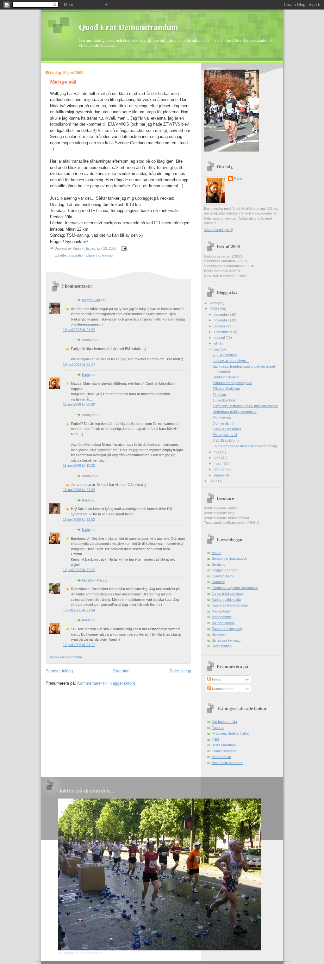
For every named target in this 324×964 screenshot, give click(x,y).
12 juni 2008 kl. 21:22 (79, 645)
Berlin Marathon (224, 745)
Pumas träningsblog (227, 629)
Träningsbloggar (224, 751)
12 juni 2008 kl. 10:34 (79, 570)
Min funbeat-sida (224, 722)
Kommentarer (222, 689)
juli (216, 343)
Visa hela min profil (218, 230)
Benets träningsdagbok (229, 558)
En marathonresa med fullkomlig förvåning (245, 446)
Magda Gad (91, 300)
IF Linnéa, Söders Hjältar (231, 733)
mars (218, 463)
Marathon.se (221, 757)
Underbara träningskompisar (235, 412)
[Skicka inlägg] (123, 248)
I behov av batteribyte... (231, 361)
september (222, 332)
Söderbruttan (222, 646)
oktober (220, 326)
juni (217, 349)
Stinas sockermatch (227, 640)
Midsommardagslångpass (232, 383)
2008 (213, 309)
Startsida (121, 671)
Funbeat (218, 728)
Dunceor (218, 582)
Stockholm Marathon (227, 763)
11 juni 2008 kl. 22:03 (79, 519)
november (222, 320)
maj (217, 452)
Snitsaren (219, 634)
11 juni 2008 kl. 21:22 (79, 490)
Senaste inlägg (59, 671)
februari (220, 469)
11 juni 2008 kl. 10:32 (79, 465)
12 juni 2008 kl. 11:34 (79, 610)
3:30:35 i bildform (226, 440)
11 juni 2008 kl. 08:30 (79, 404)
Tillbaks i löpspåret (227, 429)
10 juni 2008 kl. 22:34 (79, 364)
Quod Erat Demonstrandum (128, 27)
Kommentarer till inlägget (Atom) (106, 683)
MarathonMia (92, 580)
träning (107, 255)
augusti (220, 337)
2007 (213, 481)
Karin (86, 374)
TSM (215, 739)
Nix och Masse (223, 623)
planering (93, 255)
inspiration (76, 255)
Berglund (218, 564)
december (222, 314)
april (217, 458)
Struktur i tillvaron (226, 377)
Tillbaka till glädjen (226, 388)
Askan (216, 553)
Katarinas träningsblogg (230, 605)
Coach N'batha (223, 576)
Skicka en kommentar (65, 657)
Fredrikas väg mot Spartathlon (235, 588)
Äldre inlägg (180, 671)
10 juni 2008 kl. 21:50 (79, 330)
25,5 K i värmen (225, 355)
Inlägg (216, 679)
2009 (213, 303)
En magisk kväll (225, 435)
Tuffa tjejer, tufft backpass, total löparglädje (245, 406)
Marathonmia (222, 617)
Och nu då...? (223, 423)
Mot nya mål (222, 417)
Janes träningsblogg (227, 593)
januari (219, 475)
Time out (219, 394)
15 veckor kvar (224, 400)
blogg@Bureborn (225, 570)
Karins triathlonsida (226, 599)
